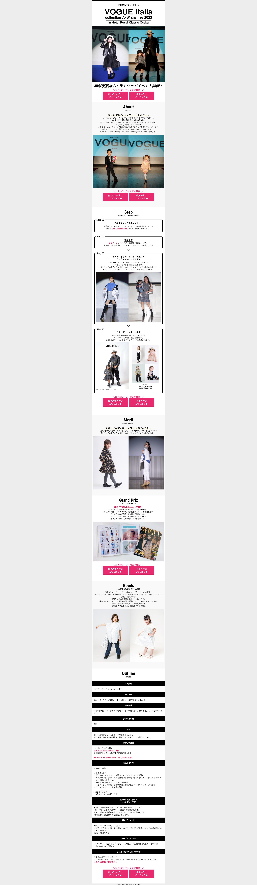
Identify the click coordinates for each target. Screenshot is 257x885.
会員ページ (113, 243)
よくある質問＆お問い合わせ (105, 862)
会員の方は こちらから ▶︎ (141, 95)
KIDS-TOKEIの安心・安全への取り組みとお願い (113, 758)
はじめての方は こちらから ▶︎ (115, 95)
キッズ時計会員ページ (119, 229)
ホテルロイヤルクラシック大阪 (106, 751)
